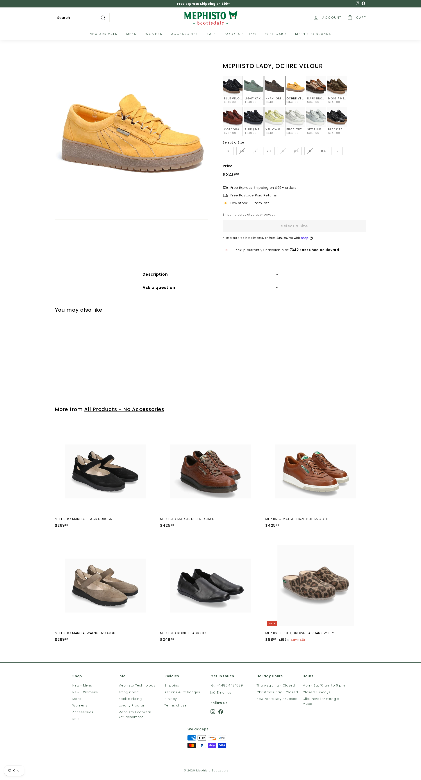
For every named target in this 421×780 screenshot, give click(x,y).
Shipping (230, 214)
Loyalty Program (132, 705)
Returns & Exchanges (182, 692)
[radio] (233, 90)
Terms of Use (175, 705)
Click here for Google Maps (321, 701)
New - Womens (85, 692)
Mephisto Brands (313, 34)
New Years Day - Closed (277, 699)
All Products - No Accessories (124, 409)
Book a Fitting (130, 699)
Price (228, 166)
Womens (153, 34)
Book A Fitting (241, 34)
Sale (211, 34)
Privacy (170, 699)
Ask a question (159, 287)
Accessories (184, 34)
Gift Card (275, 34)
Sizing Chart (128, 692)
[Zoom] (131, 135)
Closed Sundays (317, 692)
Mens (131, 34)
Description (155, 274)
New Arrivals (104, 34)
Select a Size (233, 142)
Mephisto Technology (136, 685)
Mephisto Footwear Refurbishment (134, 714)
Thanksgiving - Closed (276, 685)
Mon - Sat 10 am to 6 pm (324, 685)
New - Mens (82, 685)
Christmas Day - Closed (277, 692)
